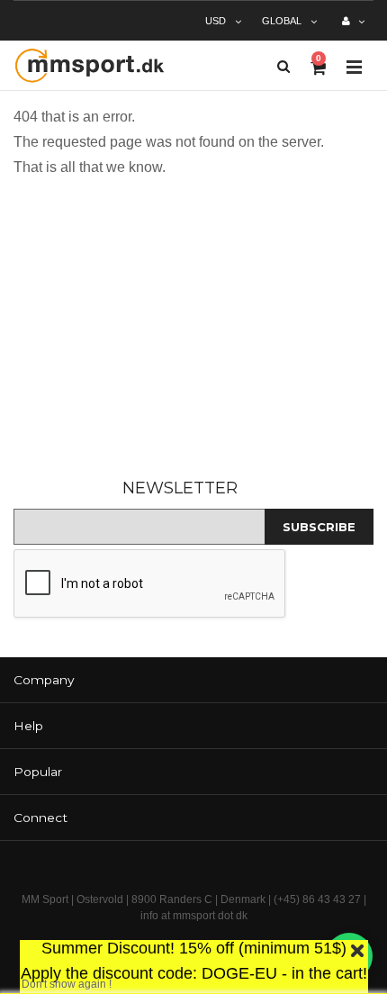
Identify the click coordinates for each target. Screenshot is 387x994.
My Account (353, 28)
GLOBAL (282, 20)
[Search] (283, 66)
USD (215, 20)
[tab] (193, 680)
